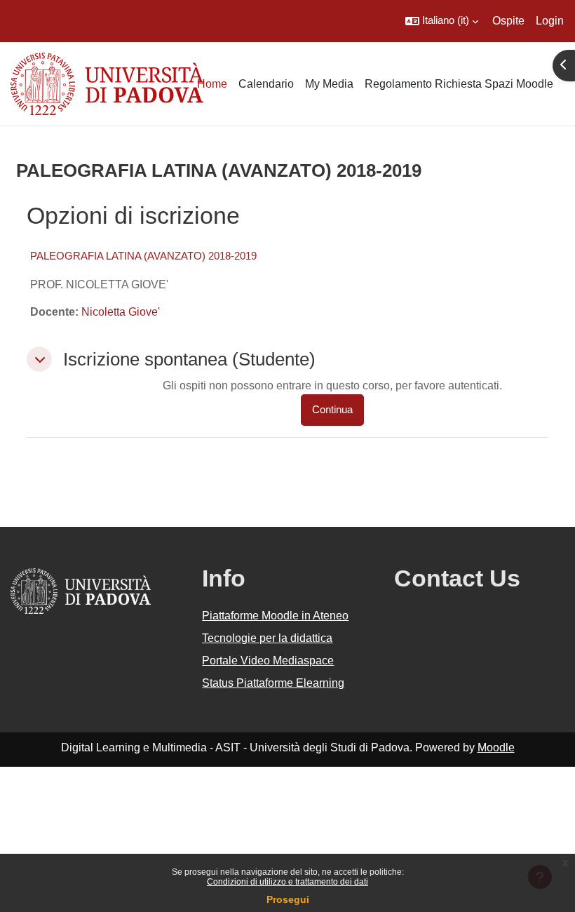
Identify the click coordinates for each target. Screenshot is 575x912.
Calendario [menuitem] (266, 84)
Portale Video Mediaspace (268, 660)
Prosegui (287, 899)
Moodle (496, 747)
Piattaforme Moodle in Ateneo (275, 616)
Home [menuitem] (212, 84)
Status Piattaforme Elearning (273, 683)
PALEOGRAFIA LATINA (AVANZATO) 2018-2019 (143, 256)
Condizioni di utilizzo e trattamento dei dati (287, 882)
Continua (332, 409)
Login (550, 21)
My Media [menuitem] (329, 84)
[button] (442, 21)
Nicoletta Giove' (120, 312)
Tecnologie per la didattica (267, 638)
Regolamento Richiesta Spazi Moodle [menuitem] (459, 84)
